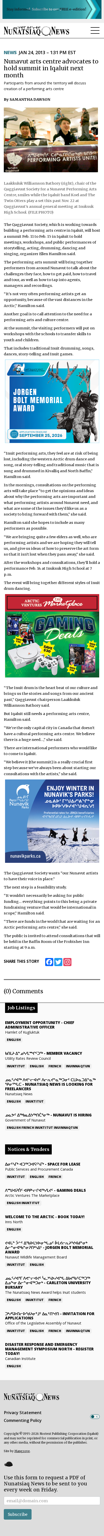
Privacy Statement (23, 1412)
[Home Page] (36, 30)
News (10, 52)
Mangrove (22, 1451)
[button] (8, 1463)
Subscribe (18, 1514)
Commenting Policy (23, 1420)
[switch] (95, 1416)
